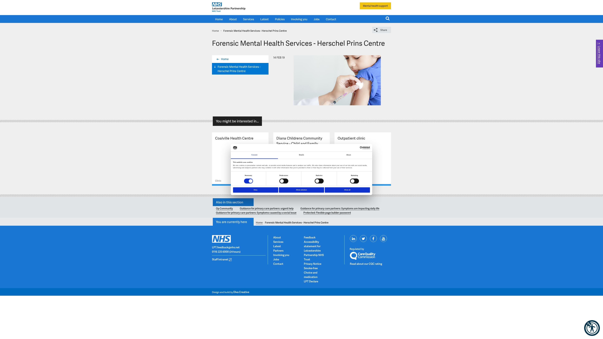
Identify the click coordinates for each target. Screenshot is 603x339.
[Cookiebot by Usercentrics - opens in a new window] (356, 147)
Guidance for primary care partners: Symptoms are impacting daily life (339, 208)
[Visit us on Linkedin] (353, 238)
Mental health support (375, 6)
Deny (255, 190)
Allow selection (301, 190)
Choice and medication (311, 275)
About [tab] (348, 155)
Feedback (309, 237)
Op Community (224, 208)
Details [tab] (301, 155)
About (233, 19)
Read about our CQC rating (366, 264)
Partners (278, 250)
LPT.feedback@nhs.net (226, 247)
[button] (592, 328)
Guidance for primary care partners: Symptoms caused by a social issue (256, 212)
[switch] (283, 180)
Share (383, 30)
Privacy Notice (312, 264)
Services (248, 19)
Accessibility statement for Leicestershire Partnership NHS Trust (314, 250)
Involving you (299, 19)
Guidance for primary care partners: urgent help (266, 208)
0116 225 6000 (220, 251)
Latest (264, 19)
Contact (331, 19)
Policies (280, 19)
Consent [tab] (254, 155)
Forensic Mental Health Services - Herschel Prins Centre (239, 69)
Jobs (317, 19)
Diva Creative (241, 292)
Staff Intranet (220, 259)
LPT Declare (311, 281)
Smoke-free (311, 268)
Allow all (347, 190)
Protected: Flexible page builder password (327, 212)
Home (219, 19)
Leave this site (599, 55)
